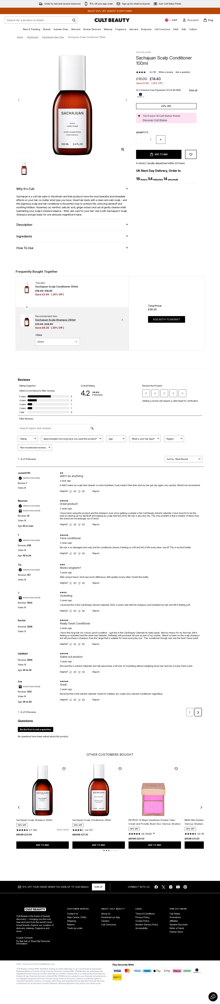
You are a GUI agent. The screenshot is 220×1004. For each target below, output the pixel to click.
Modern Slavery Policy (146, 924)
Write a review (166, 72)
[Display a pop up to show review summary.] (154, 834)
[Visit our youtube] (178, 887)
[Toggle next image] (126, 99)
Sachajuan (32, 37)
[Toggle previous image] (18, 99)
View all (193, 90)
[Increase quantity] (160, 139)
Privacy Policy (142, 917)
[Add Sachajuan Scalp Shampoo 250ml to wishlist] (64, 768)
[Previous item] (18, 807)
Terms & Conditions (145, 913)
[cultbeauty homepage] (112, 20)
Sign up (98, 887)
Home (20, 37)
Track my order (75, 928)
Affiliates (174, 921)
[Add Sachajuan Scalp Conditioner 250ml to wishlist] (120, 768)
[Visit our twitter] (163, 887)
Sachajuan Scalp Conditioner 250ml (91, 820)
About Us (105, 913)
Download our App (110, 917)
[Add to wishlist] (191, 154)
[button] (213, 996)
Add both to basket (166, 319)
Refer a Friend (177, 928)
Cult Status (175, 913)
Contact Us (72, 913)
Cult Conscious (108, 924)
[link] (190, 20)
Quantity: (142, 132)
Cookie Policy (142, 921)
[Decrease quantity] (140, 139)
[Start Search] (74, 20)
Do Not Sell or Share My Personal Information (33, 942)
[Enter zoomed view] (122, 149)
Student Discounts (179, 924)
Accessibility (141, 928)
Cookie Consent (24, 938)
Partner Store (176, 932)
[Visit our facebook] (156, 887)
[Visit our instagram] (170, 887)
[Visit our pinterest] (185, 887)
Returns (71, 924)
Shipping (71, 921)
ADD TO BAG (42, 845)
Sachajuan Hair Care (53, 37)
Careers (105, 921)
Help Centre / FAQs (76, 917)
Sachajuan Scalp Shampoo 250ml (34, 820)
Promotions (175, 917)
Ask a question (183, 72)
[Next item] (201, 807)
